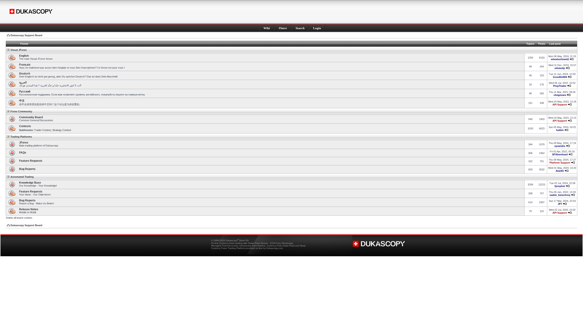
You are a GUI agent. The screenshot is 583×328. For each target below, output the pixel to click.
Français (25, 64)
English (24, 55)
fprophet (560, 186)
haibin (560, 130)
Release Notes (28, 209)
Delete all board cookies (19, 217)
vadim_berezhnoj (560, 195)
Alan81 (560, 170)
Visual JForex (18, 50)
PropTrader (559, 86)
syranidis (559, 146)
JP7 (560, 203)
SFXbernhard (560, 154)
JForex (23, 142)
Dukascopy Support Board (26, 35)
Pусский (24, 91)
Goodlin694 (560, 77)
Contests (25, 126)
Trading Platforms (21, 136)
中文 (22, 100)
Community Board (31, 117)
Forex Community (21, 111)
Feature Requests (30, 160)
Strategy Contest (61, 130)
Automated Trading (22, 176)
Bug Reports (27, 169)
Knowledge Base (30, 182)
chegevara (560, 95)
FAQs (22, 152)
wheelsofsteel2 (560, 59)
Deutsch (24, 73)
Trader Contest (42, 130)
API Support (559, 104)
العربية (23, 82)
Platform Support (560, 162)
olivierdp (560, 68)
